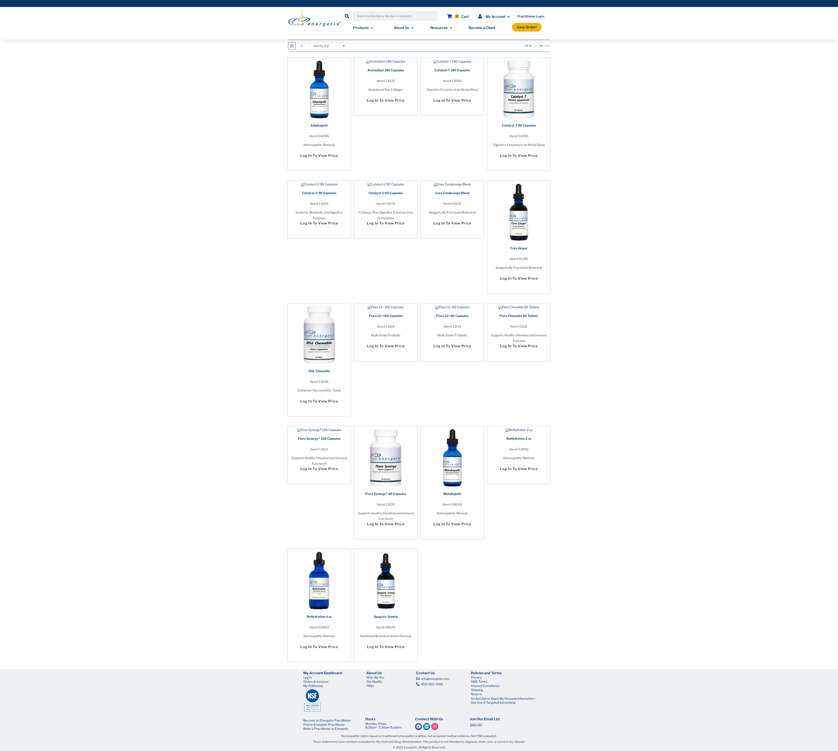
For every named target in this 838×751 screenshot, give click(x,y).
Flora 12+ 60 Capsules (452, 316)
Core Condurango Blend (452, 193)
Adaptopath (319, 125)
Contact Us (425, 673)
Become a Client (482, 28)
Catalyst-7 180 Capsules (452, 70)
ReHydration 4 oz (319, 616)
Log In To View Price (319, 156)
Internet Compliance (485, 686)
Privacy (476, 677)
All (547, 45)
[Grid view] (291, 46)
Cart (465, 17)
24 (535, 45)
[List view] (301, 46)
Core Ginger (519, 248)
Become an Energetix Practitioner (327, 720)
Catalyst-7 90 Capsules (519, 125)
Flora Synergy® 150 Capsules (319, 438)
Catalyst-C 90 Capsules (319, 193)
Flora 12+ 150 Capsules (386, 316)
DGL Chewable (319, 371)
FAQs (370, 686)
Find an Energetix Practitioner (324, 724)
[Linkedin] (426, 726)
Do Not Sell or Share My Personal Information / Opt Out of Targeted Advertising (503, 700)
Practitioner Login (530, 16)
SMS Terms (479, 681)
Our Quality (374, 681)
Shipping (477, 690)
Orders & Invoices (315, 681)
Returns (476, 694)
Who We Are (375, 677)
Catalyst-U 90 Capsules (386, 193)
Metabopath (452, 494)
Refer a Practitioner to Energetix (325, 728)
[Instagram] (434, 726)
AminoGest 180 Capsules (385, 70)
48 (541, 45)
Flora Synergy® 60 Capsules (385, 494)
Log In (307, 677)
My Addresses (313, 686)
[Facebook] (418, 726)
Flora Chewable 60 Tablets (519, 316)
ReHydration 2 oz (519, 438)
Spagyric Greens (386, 616)
